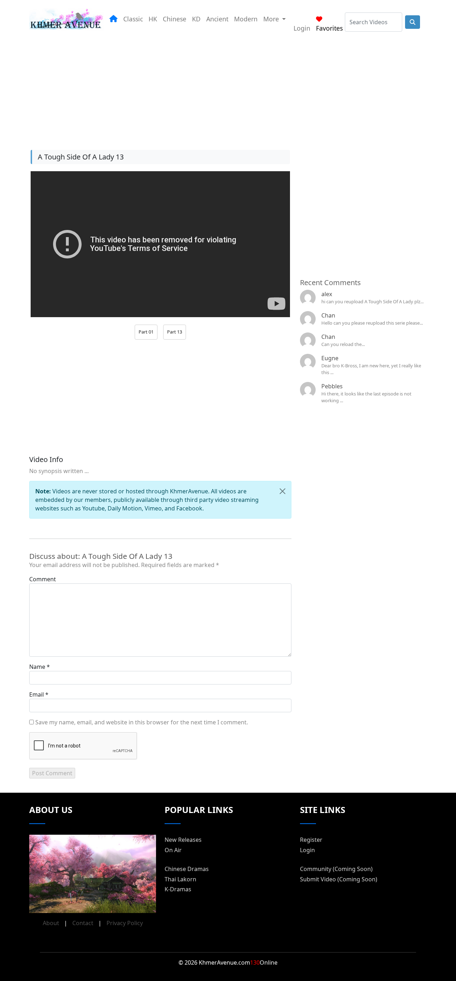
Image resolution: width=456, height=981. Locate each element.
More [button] (272, 19)
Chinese (174, 19)
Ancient (217, 19)
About (51, 923)
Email (36, 694)
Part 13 (174, 332)
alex (326, 294)
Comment (42, 579)
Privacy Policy (125, 923)
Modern (246, 19)
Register (311, 840)
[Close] (282, 491)
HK (153, 19)
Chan (328, 315)
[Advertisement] (228, 88)
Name (37, 667)
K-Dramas (178, 889)
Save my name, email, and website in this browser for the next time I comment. (141, 722)
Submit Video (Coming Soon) (338, 879)
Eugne (329, 358)
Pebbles (332, 386)
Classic (133, 19)
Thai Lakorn (180, 879)
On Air (173, 850)
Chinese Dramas (187, 869)
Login (302, 28)
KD (196, 19)
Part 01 (146, 332)
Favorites (329, 28)
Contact (82, 923)
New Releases (183, 840)
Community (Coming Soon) (336, 869)
